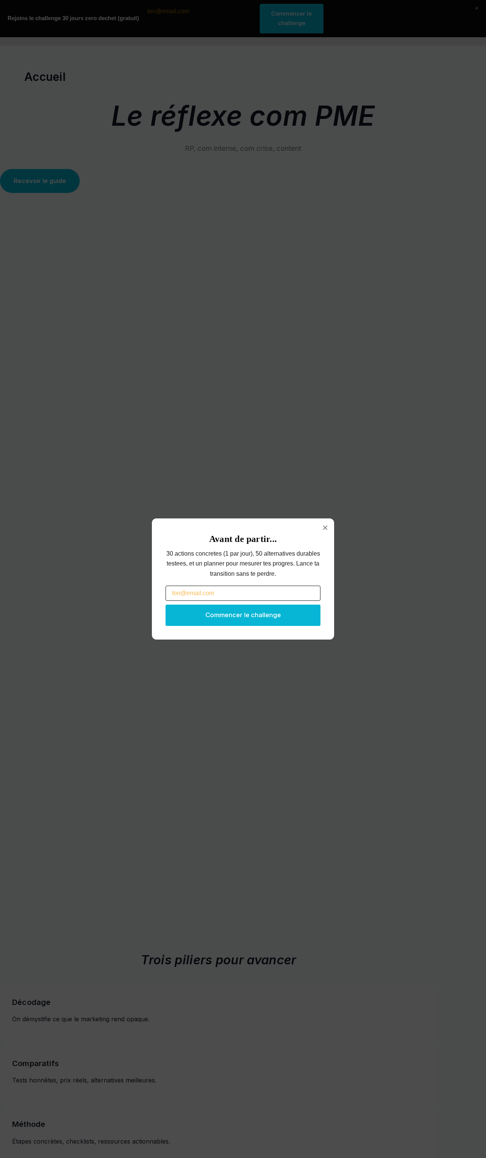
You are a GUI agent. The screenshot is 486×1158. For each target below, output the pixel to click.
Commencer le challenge (243, 615)
